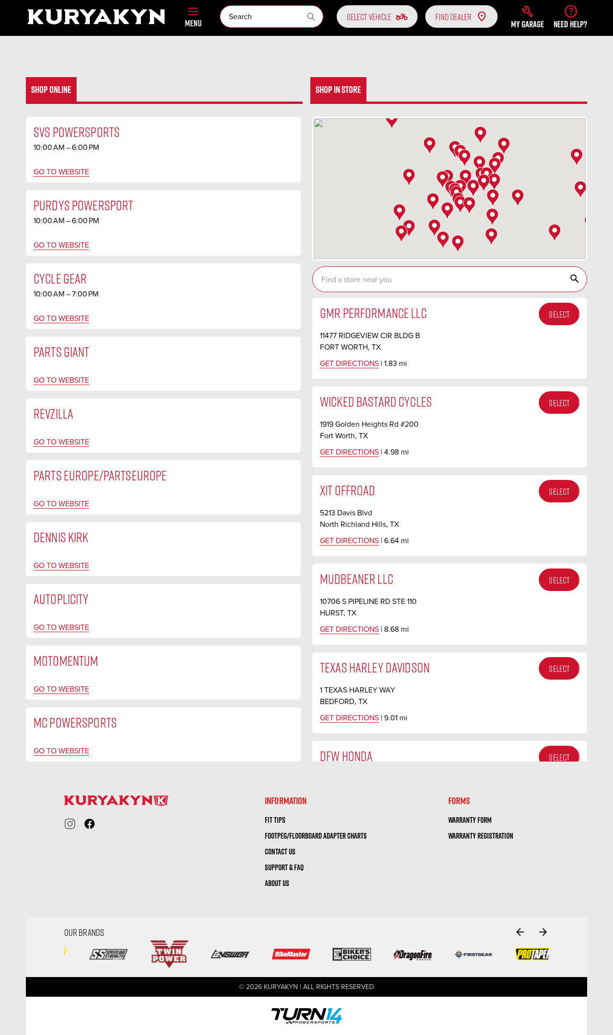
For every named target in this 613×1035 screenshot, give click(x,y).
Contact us (280, 851)
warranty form (470, 820)
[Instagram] (70, 824)
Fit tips (275, 820)
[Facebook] (89, 824)
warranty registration (480, 835)
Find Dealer (453, 17)
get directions (349, 363)
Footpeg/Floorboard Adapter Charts (316, 835)
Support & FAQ (284, 867)
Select (559, 314)
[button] (527, 16)
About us (277, 883)
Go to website (61, 171)
